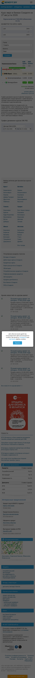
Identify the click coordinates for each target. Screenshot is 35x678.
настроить (12, 339)
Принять (17, 343)
